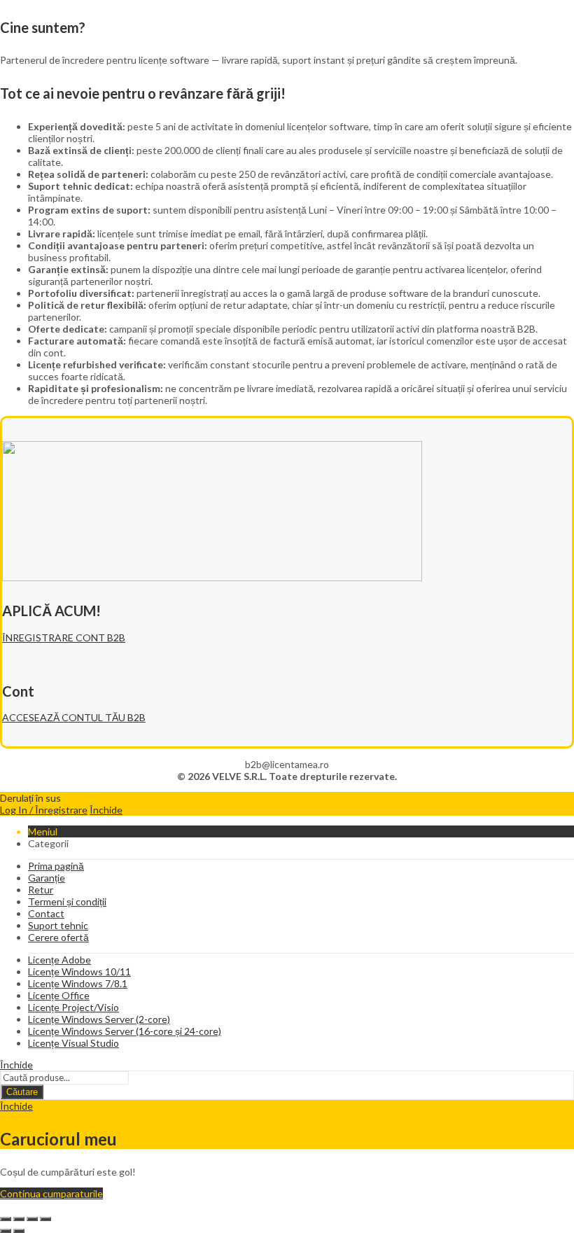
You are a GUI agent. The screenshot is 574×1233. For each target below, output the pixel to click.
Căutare (22, 1092)
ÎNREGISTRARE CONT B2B (63, 637)
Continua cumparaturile (51, 1193)
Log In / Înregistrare (44, 810)
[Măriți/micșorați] (5, 1219)
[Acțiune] (32, 1219)
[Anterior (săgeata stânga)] (5, 1231)
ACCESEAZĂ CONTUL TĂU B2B (74, 717)
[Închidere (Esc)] (45, 1219)
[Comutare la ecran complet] (18, 1219)
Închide (106, 810)
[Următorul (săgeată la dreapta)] (18, 1231)
